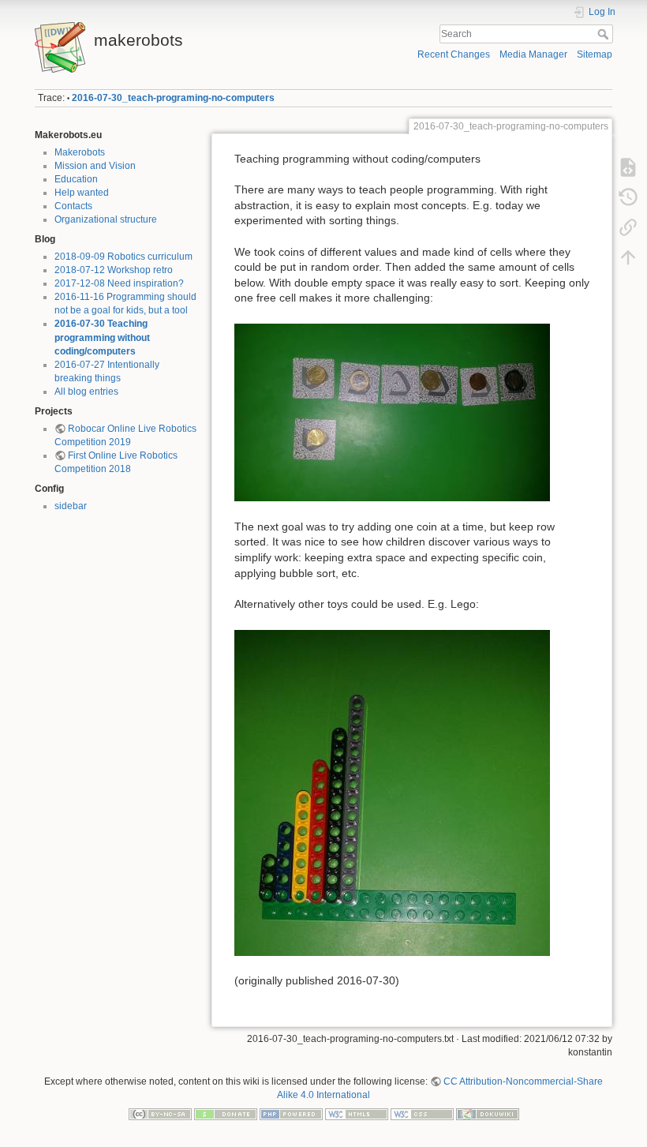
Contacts (73, 206)
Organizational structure (105, 219)
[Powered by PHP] (291, 1113)
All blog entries (86, 391)
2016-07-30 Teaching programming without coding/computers (102, 337)
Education (76, 179)
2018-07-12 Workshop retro (113, 270)
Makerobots (79, 152)
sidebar (70, 506)
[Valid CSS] (422, 1113)
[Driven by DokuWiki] (487, 1113)
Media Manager (533, 54)
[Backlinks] (628, 227)
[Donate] (225, 1113)
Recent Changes (453, 54)
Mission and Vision (95, 165)
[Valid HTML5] (356, 1113)
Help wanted (81, 192)
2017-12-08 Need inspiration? (119, 283)
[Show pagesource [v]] (628, 167)
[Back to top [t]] (628, 257)
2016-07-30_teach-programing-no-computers (173, 97)
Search (604, 33)
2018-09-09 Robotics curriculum (123, 256)
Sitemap (594, 54)
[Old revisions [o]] (628, 197)
